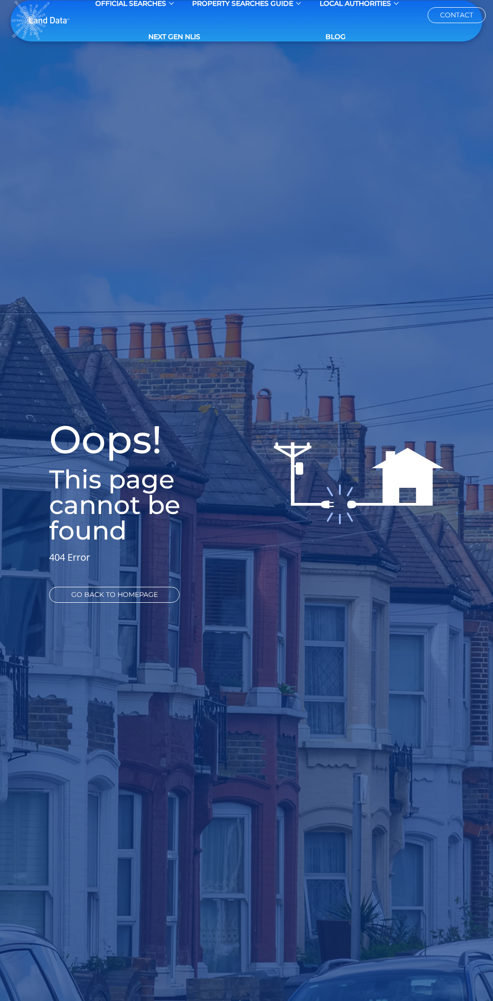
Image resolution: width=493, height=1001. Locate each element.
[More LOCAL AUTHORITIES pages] (396, 3)
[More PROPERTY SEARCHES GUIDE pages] (298, 3)
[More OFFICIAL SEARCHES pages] (171, 3)
